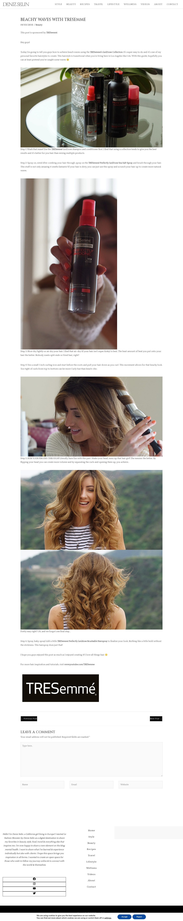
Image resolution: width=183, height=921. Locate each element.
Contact (172, 4)
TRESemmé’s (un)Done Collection (106, 52)
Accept (124, 917)
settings (107, 918)
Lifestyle (113, 4)
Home (91, 830)
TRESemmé (51, 32)
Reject (139, 917)
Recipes (85, 4)
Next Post (156, 718)
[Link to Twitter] (34, 894)
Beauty (71, 4)
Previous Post (29, 718)
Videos (145, 4)
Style (58, 4)
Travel (98, 4)
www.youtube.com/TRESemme (79, 664)
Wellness (130, 4)
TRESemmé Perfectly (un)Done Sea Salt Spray (110, 163)
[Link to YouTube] (34, 889)
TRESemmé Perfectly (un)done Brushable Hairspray (82, 641)
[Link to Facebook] (34, 880)
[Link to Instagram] (34, 885)
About (158, 4)
